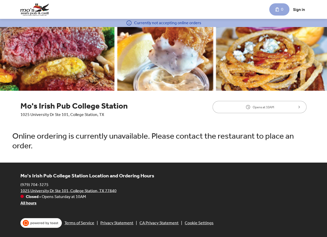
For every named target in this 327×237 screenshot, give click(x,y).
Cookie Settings (199, 222)
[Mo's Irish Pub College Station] (34, 9)
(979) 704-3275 (34, 184)
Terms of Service (79, 222)
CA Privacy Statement (159, 222)
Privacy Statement (116, 222)
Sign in (299, 9)
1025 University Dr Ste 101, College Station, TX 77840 (68, 190)
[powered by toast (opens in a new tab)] (41, 223)
